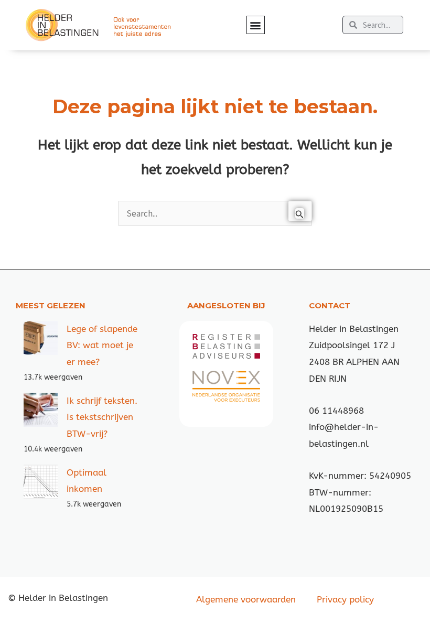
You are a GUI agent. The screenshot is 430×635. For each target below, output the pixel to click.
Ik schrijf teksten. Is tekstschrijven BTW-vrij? (102, 417)
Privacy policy (345, 599)
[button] (255, 25)
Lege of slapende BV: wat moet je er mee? (102, 345)
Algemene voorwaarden (246, 599)
